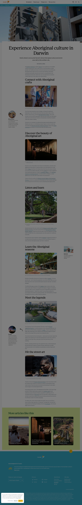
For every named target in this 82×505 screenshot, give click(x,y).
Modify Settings (10, 500)
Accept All (20, 500)
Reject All (15, 500)
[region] (12, 498)
